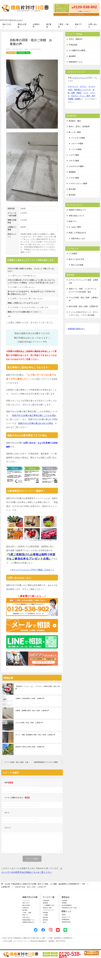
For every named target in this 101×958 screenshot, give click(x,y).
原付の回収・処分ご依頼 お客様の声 (83, 306)
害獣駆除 (72, 172)
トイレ (85, 93)
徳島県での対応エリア (77, 210)
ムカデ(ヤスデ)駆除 (76, 166)
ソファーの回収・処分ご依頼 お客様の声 (18, 762)
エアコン (83, 86)
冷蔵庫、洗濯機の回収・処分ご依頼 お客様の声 (32, 710)
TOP (44, 884)
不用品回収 (73, 45)
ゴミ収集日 (73, 253)
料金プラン (78, 25)
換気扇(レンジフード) (82, 90)
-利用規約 (64, 903)
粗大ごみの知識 (77, 265)
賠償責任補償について (28, 920)
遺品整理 (72, 56)
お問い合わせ (92, 25)
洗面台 (79, 93)
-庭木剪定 (45, 920)
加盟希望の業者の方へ (76, 329)
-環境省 (64, 914)
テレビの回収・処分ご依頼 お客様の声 (29, 722)
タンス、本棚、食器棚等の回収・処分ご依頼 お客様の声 (35, 735)
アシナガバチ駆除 (78, 138)
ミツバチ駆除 (76, 149)
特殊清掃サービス (76, 62)
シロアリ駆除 (74, 155)
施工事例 (48, 25)
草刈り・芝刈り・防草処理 (79, 126)
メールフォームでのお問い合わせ (76, 14)
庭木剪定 (72, 195)
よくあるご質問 (75, 227)
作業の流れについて (76, 216)
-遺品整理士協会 (66, 922)
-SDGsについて (66, 917)
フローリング (73, 86)
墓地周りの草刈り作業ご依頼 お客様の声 (29, 747)
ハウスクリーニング (79, 78)
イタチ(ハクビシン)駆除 (78, 183)
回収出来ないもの (78, 238)
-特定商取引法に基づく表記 (69, 907)
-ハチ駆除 (45, 915)
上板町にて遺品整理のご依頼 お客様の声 (29, 698)
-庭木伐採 (45, 917)
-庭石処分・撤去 (47, 907)
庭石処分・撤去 (75, 121)
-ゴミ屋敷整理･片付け (49, 905)
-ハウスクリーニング (48, 910)
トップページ (26, 900)
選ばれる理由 (22, 25)
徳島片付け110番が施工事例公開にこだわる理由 (34, 415)
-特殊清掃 (45, 912)
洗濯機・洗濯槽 (74, 99)
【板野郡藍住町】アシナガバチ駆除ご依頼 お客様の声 (48, 762)
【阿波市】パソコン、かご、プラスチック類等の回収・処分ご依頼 (37, 687)
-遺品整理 (45, 903)
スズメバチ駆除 (77, 144)
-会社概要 (64, 900)
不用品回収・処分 (23, 53)
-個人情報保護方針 (67, 905)
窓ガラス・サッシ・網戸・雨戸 (83, 96)
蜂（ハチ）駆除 (75, 132)
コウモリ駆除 (74, 178)
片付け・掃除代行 (76, 39)
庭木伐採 (72, 189)
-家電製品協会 (65, 919)
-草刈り (45, 922)
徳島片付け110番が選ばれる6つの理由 (35, 423)
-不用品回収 (46, 900)
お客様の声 (36, 25)
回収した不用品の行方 (77, 233)
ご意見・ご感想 (63, 25)
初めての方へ (6, 25)
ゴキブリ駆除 (74, 161)
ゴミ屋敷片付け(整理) (77, 50)
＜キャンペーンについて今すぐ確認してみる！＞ (32, 570)
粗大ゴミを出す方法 (76, 259)
